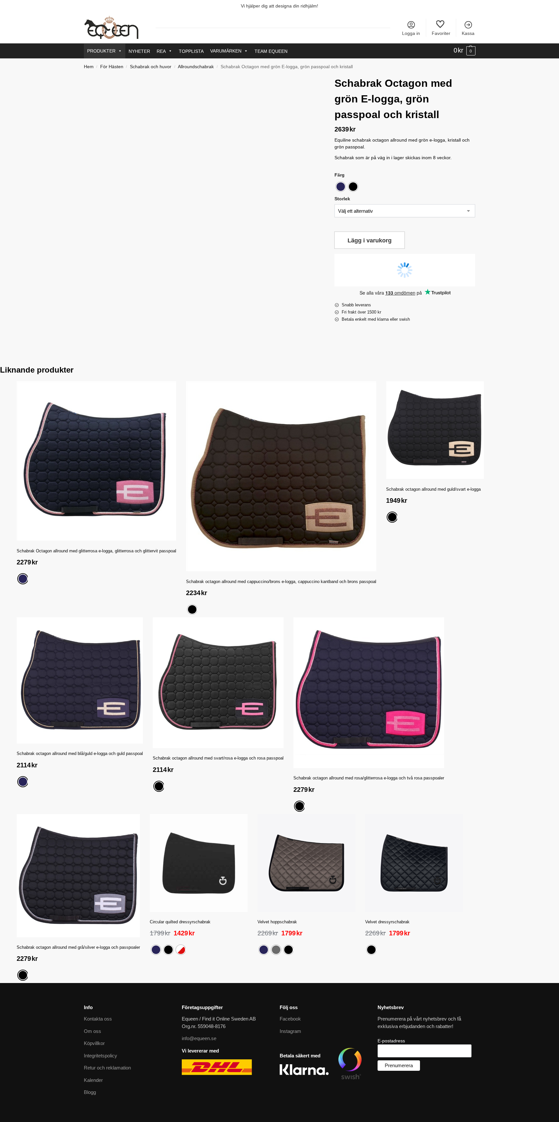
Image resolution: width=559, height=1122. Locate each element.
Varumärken (225, 51)
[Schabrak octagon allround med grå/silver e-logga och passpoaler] (78, 875)
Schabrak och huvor (150, 66)
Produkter (101, 51)
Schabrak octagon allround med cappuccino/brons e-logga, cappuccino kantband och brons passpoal (281, 581)
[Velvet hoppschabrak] (306, 863)
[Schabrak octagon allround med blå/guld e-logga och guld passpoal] (80, 680)
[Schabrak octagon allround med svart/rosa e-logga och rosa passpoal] (218, 682)
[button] (464, 50)
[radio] (341, 187)
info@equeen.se (199, 1038)
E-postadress (391, 1040)
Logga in (411, 33)
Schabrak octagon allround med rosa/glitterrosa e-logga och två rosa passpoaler (368, 778)
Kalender (93, 1080)
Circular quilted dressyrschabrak (180, 921)
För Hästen (111, 66)
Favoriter (441, 33)
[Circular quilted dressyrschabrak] (199, 863)
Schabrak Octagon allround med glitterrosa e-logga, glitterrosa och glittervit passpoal (96, 550)
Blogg (90, 1092)
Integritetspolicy (100, 1055)
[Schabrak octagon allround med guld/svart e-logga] (435, 430)
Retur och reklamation (107, 1067)
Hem (89, 66)
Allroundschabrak (196, 66)
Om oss (92, 1031)
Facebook (290, 1019)
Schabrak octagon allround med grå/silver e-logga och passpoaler (78, 947)
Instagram (290, 1031)
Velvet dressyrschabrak (387, 921)
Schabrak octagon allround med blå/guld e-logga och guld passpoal (80, 753)
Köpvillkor (94, 1043)
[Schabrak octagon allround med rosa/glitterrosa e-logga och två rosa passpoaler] (368, 692)
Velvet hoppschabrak (277, 921)
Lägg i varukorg (370, 240)
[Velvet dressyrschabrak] (414, 863)
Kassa (468, 33)
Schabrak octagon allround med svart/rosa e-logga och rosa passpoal (218, 758)
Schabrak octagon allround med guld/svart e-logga (433, 489)
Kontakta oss (98, 1019)
